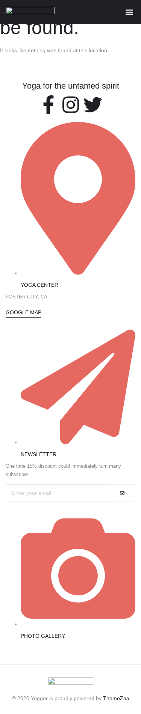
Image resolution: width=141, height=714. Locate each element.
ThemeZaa (116, 698)
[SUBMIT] (122, 493)
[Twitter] (92, 104)
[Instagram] (70, 104)
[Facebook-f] (48, 104)
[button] (129, 12)
